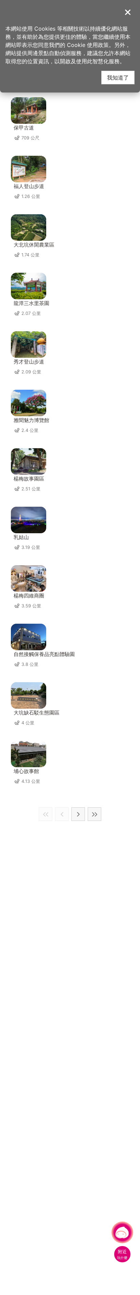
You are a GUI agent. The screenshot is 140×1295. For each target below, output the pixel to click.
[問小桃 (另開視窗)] (122, 1232)
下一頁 (78, 814)
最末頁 (94, 814)
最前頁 (45, 814)
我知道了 (118, 77)
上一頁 (62, 814)
